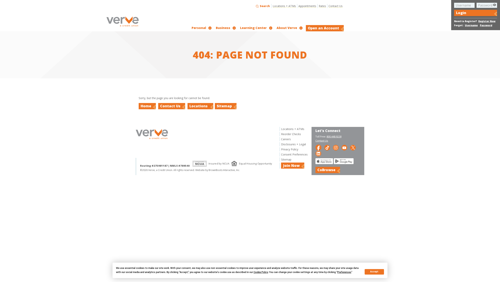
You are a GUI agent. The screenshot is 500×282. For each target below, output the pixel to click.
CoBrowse (326, 169)
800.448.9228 (334, 136)
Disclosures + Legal (293, 144)
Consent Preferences (294, 154)
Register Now (487, 21)
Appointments (307, 6)
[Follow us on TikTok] (327, 147)
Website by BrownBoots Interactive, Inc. (217, 170)
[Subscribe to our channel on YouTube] (344, 147)
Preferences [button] (344, 272)
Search (264, 6)
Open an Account (323, 28)
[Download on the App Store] (324, 163)
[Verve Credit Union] (122, 27)
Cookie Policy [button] (261, 272)
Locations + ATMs (284, 6)
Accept (374, 271)
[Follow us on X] (353, 147)
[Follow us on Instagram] (336, 147)
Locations (199, 106)
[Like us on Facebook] (318, 147)
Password (486, 25)
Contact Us (336, 6)
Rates (322, 6)
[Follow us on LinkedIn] (318, 153)
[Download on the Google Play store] (344, 163)
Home (146, 106)
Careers (286, 139)
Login (461, 12)
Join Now (291, 165)
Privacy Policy (289, 149)
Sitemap (224, 106)
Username (471, 25)
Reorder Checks (291, 134)
